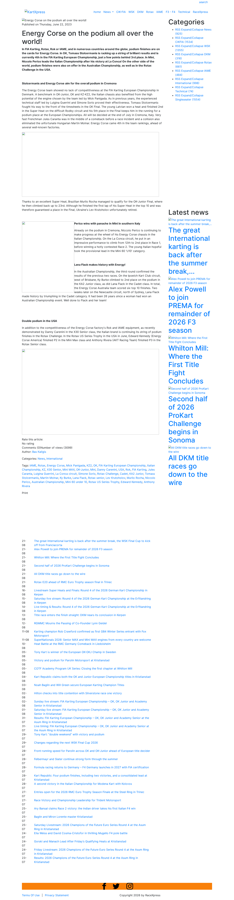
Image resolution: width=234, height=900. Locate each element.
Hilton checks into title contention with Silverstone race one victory (78, 693)
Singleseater (187, 99)
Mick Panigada (75, 465)
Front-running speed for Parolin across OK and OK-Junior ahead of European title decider (92, 751)
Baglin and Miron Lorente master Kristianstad (63, 816)
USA (121, 469)
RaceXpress (200, 12)
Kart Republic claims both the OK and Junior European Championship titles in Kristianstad (92, 676)
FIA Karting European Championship (122, 465)
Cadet (124, 473)
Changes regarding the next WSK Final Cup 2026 (66, 742)
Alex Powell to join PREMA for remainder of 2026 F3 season (73, 549)
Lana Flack (80, 477)
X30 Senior (54, 469)
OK (95, 465)
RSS (177, 29)
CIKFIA (184, 42)
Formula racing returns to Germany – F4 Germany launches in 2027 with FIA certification (91, 767)
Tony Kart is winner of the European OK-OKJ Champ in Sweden (75, 652)
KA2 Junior (136, 473)
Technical (184, 12)
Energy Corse (56, 465)
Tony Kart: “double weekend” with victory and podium (69, 734)
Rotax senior (96, 477)
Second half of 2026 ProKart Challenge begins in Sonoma (71, 565)
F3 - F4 (170, 12)
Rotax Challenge (107, 473)
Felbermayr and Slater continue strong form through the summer (76, 759)
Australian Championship (48, 482)
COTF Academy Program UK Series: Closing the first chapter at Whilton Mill (83, 668)
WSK (131, 12)
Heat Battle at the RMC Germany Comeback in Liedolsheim (72, 644)
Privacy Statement (57, 895)
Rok (128, 469)
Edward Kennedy (131, 482)
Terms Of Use (31, 895)
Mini (93, 469)
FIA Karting (139, 469)
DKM (140, 12)
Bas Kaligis (39, 451)
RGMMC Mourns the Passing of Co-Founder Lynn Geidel (70, 623)
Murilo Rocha (135, 477)
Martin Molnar (49, 477)
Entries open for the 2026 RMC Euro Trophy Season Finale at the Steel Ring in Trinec (89, 792)
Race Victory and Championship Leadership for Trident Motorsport (77, 800)
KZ (43, 469)
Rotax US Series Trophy (104, 482)
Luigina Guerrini (44, 473)
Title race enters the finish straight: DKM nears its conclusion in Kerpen (80, 615)
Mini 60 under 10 (76, 482)
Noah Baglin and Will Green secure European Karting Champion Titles (79, 685)
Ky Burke (65, 477)
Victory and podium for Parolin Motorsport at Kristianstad (71, 660)
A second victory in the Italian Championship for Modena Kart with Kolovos (83, 783)
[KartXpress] (35, 12)
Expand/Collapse (192, 29)
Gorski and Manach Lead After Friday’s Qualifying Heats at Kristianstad (80, 841)
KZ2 (89, 465)
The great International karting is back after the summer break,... (189, 250)
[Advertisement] (105, 516)
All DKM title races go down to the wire (59, 574)
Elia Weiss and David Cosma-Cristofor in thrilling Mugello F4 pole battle (80, 833)
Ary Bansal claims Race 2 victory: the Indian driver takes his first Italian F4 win (85, 808)
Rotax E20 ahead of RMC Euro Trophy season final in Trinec (73, 582)
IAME (159, 12)
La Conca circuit (66, 473)
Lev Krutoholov (115, 477)
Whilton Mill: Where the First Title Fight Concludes (66, 557)
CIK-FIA (121, 12)
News (107, 12)
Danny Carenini (107, 469)
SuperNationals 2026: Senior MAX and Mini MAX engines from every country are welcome (92, 639)
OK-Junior (82, 469)
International (54, 458)
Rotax (150, 12)
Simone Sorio (87, 473)
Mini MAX (69, 469)
